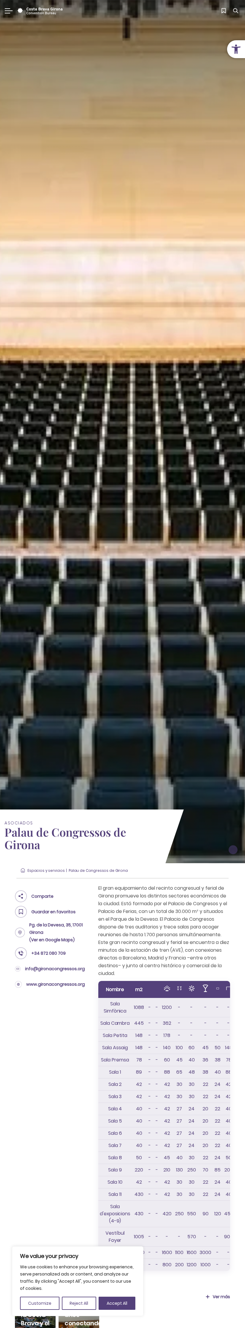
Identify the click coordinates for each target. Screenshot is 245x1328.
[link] (236, 49)
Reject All (79, 1303)
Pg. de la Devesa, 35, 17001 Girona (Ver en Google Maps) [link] (56, 932)
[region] (77, 1281)
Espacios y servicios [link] (46, 870)
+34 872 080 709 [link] (48, 953)
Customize (39, 1303)
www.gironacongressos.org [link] (55, 984)
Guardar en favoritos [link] (53, 912)
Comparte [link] (42, 896)
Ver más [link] (221, 1297)
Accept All (117, 1303)
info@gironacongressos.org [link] (55, 969)
